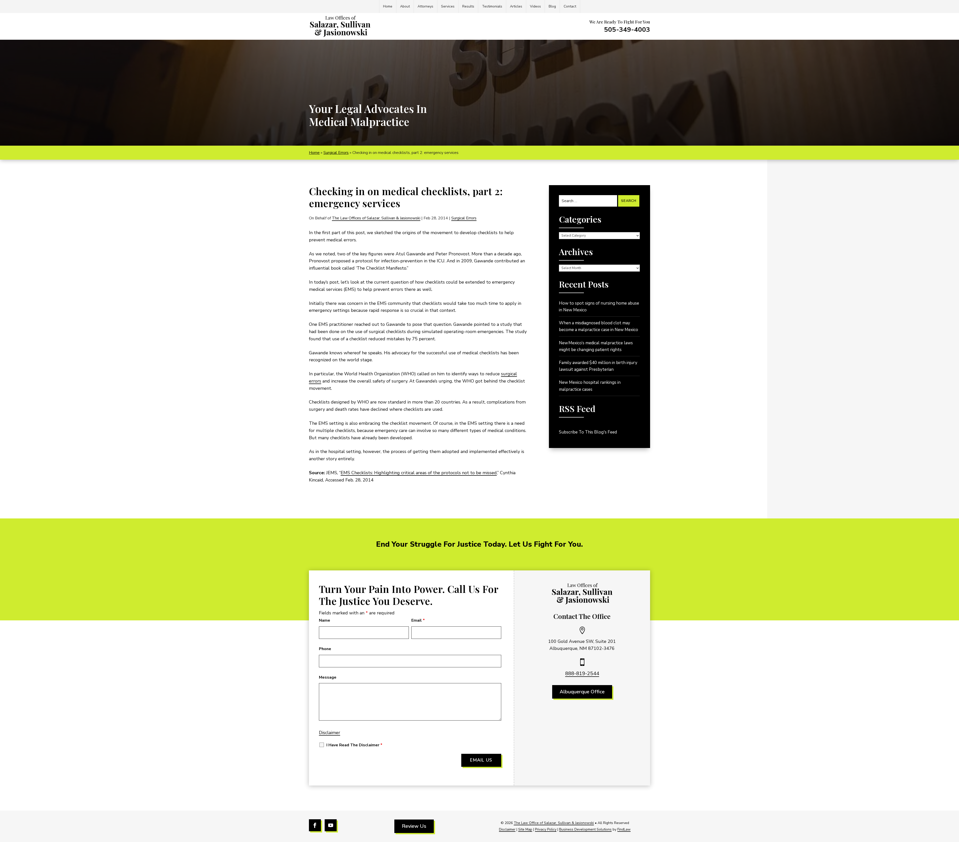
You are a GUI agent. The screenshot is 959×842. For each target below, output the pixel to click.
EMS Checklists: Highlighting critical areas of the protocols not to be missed (419, 473)
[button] (954, 806)
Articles (516, 6)
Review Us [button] (414, 826)
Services (448, 6)
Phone (325, 649)
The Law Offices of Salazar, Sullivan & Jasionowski (376, 218)
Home (387, 6)
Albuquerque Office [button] (582, 691)
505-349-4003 (627, 29)
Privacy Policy (545, 829)
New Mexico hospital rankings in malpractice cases (590, 386)
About (405, 6)
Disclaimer (329, 733)
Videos (535, 6)
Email (418, 620)
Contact (570, 6)
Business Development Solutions (585, 829)
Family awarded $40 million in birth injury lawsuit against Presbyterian (598, 366)
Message (327, 677)
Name (324, 620)
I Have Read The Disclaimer (354, 745)
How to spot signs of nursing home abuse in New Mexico (599, 306)
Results (468, 6)
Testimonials (492, 6)
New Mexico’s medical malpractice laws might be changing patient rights (596, 346)
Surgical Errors (464, 218)
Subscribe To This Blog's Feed (588, 432)
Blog (552, 6)
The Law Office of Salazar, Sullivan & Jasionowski (554, 823)
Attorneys (425, 6)
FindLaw (624, 829)
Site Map (525, 829)
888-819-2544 (582, 673)
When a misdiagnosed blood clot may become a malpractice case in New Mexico (598, 326)
